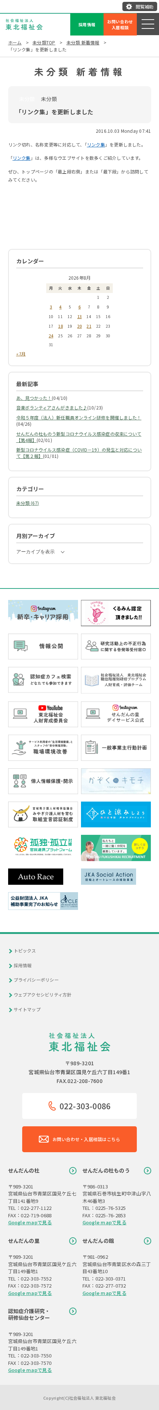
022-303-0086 (85, 1106)
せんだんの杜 (24, 1170)
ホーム (15, 42)
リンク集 (96, 144)
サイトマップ (27, 1009)
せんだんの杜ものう (106, 1170)
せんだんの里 (24, 1240)
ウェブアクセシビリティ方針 (43, 994)
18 (60, 326)
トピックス (25, 950)
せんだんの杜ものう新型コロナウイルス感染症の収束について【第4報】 (79, 437)
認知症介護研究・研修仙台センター (29, 1314)
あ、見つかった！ (34, 398)
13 (79, 316)
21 (89, 326)
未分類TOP (44, 42)
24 (51, 335)
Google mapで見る (30, 1222)
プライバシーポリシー (36, 980)
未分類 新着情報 (83, 42)
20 (79, 326)
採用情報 (87, 24)
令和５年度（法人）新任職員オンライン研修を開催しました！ (79, 417)
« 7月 (21, 354)
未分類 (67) (27, 503)
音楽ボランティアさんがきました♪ (52, 407)
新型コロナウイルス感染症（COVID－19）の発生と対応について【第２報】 (79, 452)
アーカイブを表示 (35, 551)
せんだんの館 (98, 1240)
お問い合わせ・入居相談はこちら (87, 1139)
